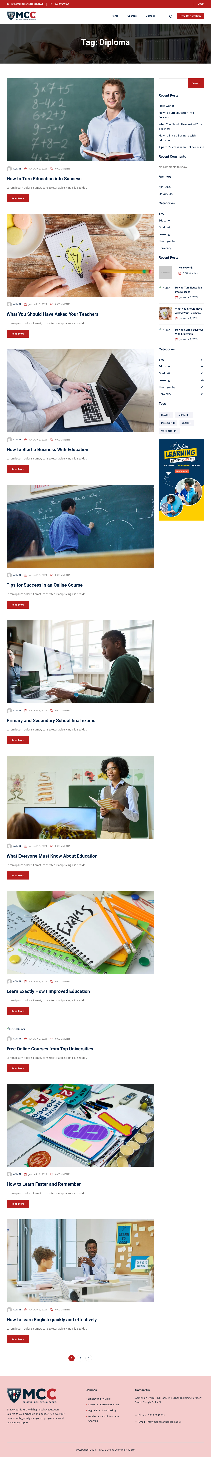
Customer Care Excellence (103, 1404)
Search (196, 83)
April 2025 (165, 187)
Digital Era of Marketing (102, 1410)
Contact (150, 16)
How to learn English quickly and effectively (52, 1319)
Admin (17, 168)
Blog (162, 213)
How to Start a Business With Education (47, 449)
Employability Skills (99, 1398)
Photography (167, 241)
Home (114, 16)
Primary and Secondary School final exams (51, 720)
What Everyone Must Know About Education (52, 856)
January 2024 (167, 194)
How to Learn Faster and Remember (44, 1184)
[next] (88, 1358)
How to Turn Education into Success (44, 178)
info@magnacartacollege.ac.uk (27, 4)
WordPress (169, 431)
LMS (186, 423)
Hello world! (166, 106)
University (165, 248)
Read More (18, 198)
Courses (132, 16)
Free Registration (191, 15)
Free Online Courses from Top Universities (50, 1049)
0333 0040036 (62, 4)
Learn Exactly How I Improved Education (48, 991)
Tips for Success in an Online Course (45, 585)
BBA (165, 415)
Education (165, 220)
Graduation (166, 227)
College (184, 415)
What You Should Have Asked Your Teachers (52, 314)
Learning (164, 234)
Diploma (168, 423)
